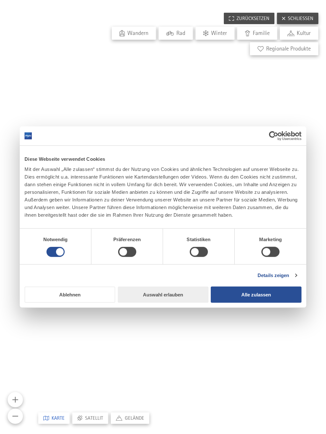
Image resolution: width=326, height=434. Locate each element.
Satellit (94, 418)
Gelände (134, 418)
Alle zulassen (256, 294)
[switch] (127, 252)
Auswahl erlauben (163, 294)
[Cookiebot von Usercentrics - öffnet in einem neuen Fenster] (273, 136)
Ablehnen (70, 294)
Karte (58, 418)
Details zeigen (273, 275)
